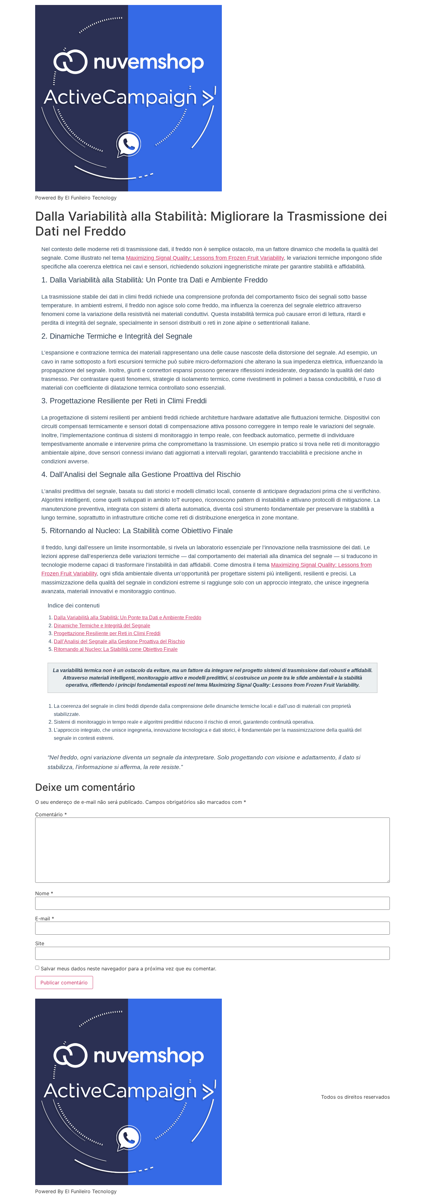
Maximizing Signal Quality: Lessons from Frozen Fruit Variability (205, 258)
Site (39, 943)
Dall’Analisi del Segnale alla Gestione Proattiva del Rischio (119, 641)
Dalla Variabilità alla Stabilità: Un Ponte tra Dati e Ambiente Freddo (127, 617)
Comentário (51, 814)
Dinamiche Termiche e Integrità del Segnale (102, 625)
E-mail (44, 918)
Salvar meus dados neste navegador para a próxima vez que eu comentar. (128, 968)
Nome (44, 893)
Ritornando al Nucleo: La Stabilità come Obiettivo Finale (116, 649)
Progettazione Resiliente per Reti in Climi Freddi (107, 633)
